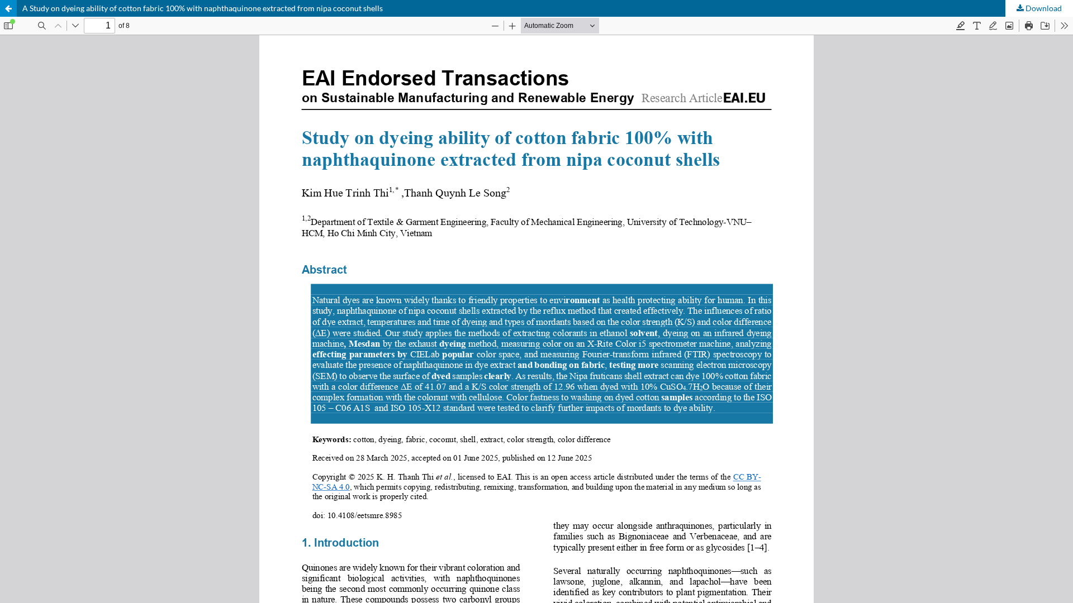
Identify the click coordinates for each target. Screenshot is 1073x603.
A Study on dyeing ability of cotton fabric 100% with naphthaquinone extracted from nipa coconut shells (202, 8)
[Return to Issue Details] (8, 8)
